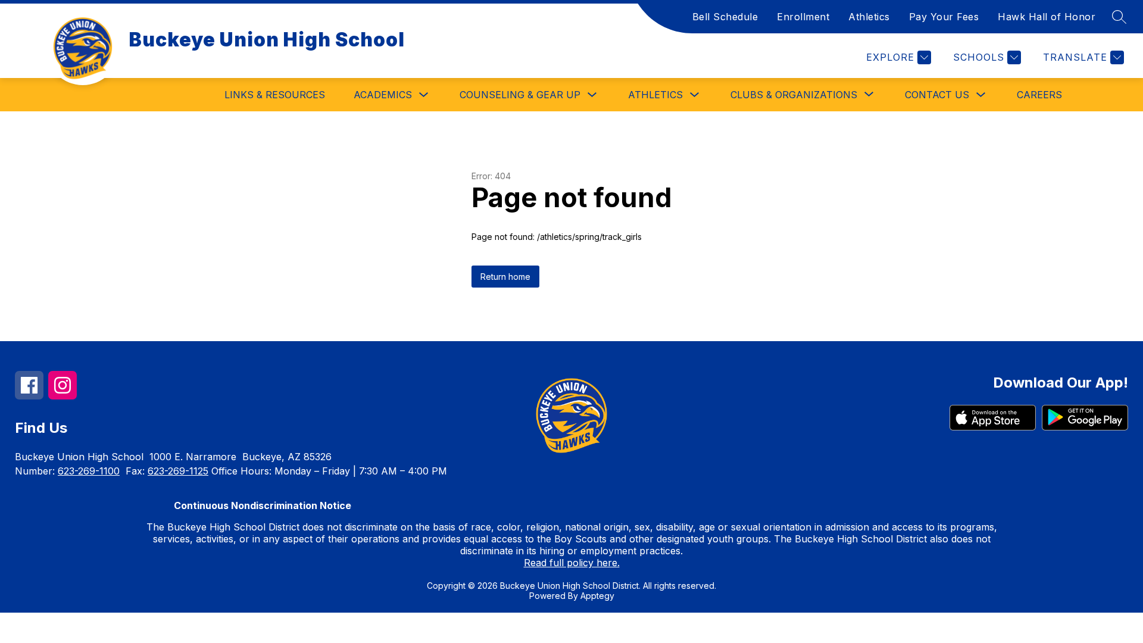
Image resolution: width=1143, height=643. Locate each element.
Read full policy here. (572, 563)
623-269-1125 (178, 471)
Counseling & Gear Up (520, 95)
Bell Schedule (725, 17)
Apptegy (597, 596)
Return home (505, 276)
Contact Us (937, 95)
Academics (383, 95)
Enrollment (803, 17)
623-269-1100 (89, 471)
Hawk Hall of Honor (1046, 17)
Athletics (869, 17)
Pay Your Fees (944, 17)
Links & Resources (274, 95)
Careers (1039, 95)
